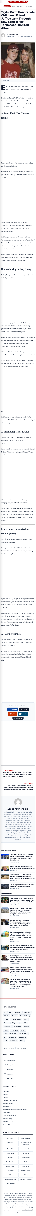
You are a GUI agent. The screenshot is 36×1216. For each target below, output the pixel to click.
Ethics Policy (7, 1106)
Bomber (10, 1157)
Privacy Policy (7, 1118)
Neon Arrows (26, 1157)
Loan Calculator (10, 1175)
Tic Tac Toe (26, 1153)
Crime (6, 1019)
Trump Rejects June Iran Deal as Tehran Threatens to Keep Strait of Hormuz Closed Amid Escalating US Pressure (22, 970)
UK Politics (12, 1037)
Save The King (10, 1162)
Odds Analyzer (10, 1183)
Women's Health (25, 1170)
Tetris (25, 1162)
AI (4, 1012)
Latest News (20, 6)
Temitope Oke (13, 34)
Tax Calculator (26, 1175)
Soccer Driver (10, 1166)
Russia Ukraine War (10, 1033)
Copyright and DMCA (10, 1100)
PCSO (6, 1030)
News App (6, 1112)
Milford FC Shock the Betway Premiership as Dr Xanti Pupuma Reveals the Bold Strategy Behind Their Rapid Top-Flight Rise (20, 922)
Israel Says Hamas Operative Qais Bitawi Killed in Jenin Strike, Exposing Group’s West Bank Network (22, 947)
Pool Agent (14, 1030)
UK (5, 1037)
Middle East (17, 1026)
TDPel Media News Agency (18, 1)
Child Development (10, 1179)
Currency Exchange (25, 1179)
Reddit (13, 714)
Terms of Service (8, 1125)
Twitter (25, 709)
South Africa (23, 1033)
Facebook (14, 709)
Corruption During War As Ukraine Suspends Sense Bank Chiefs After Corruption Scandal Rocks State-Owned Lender (21, 857)
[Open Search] (34, 1)
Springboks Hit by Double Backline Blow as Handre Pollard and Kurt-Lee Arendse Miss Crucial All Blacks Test (22, 900)
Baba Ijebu (27, 1012)
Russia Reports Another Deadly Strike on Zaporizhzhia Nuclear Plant (22, 885)
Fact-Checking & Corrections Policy (14, 1109)
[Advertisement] (18, 129)
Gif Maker (10, 1142)
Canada (14, 1016)
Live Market (10, 1170)
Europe (6, 1023)
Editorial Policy (8, 1103)
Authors (5, 1094)
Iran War (24, 1023)
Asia (10, 1012)
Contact (5, 1097)
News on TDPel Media (10, 1115)
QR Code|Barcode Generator (26, 1143)
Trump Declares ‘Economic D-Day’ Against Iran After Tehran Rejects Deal (22, 867)
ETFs (25, 1019)
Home (13, 6)
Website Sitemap (8, 1048)
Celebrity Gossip (25, 1016)
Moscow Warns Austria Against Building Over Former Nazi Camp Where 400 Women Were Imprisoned (22, 876)
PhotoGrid (10, 1149)
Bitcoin (6, 1016)
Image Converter (26, 1138)
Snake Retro (10, 1153)
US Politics (22, 1037)
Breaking (7, 6)
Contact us (29, 6)
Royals (23, 1030)
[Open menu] (2, 2)
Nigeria (26, 1026)
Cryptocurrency (16, 1019)
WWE (21, 1040)
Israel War (7, 1026)
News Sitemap (21, 1048)
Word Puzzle (25, 1149)
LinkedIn (24, 714)
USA (5, 1040)
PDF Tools (10, 1138)
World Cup (13, 1040)
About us (6, 1091)
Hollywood (15, 1023)
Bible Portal (25, 1166)
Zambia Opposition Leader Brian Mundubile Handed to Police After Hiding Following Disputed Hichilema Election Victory (22, 958)
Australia (17, 1012)
